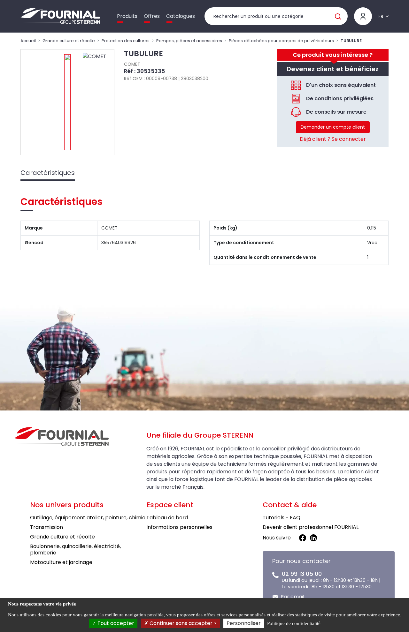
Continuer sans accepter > (182, 623)
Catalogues (180, 16)
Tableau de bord (167, 517)
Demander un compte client (333, 127)
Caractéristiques (47, 172)
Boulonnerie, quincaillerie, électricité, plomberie (75, 549)
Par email (292, 596)
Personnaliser (244, 623)
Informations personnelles (179, 527)
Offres (152, 16)
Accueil (28, 41)
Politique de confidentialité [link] (293, 623)
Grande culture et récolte (68, 41)
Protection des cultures (126, 41)
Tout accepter (115, 623)
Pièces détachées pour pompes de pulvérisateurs (281, 41)
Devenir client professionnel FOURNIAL (311, 527)
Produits (127, 16)
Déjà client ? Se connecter (333, 139)
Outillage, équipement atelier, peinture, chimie (87, 517)
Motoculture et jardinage (61, 562)
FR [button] (380, 16)
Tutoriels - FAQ (281, 517)
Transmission (46, 527)
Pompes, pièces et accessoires (189, 41)
